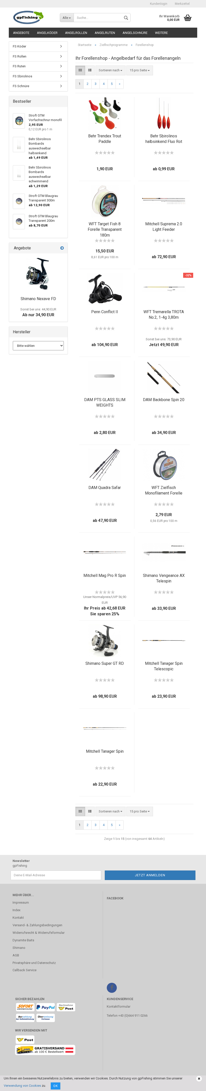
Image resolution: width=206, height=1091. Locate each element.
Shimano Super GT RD (104, 663)
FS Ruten (19, 66)
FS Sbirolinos (22, 76)
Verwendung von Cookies (22, 1085)
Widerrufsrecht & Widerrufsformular (39, 933)
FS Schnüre (21, 86)
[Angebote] (62, 248)
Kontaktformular (118, 1006)
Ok (55, 1086)
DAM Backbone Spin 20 (163, 399)
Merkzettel (182, 4)
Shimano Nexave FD (38, 298)
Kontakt (18, 917)
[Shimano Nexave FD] (38, 273)
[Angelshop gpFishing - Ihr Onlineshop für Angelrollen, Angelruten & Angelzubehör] (32, 17)
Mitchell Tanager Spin (105, 751)
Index (16, 910)
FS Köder (19, 46)
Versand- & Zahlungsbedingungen (37, 925)
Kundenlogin (158, 4)
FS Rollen (19, 56)
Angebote (21, 33)
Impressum (21, 902)
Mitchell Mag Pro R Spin (104, 575)
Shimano (19, 948)
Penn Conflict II (104, 311)
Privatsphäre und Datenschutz (34, 963)
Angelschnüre (135, 33)
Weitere (161, 33)
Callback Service (24, 970)
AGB (16, 955)
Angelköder (47, 33)
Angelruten (105, 33)
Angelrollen (76, 33)
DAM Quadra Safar (104, 487)
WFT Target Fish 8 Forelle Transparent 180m (105, 230)
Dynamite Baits (23, 940)
